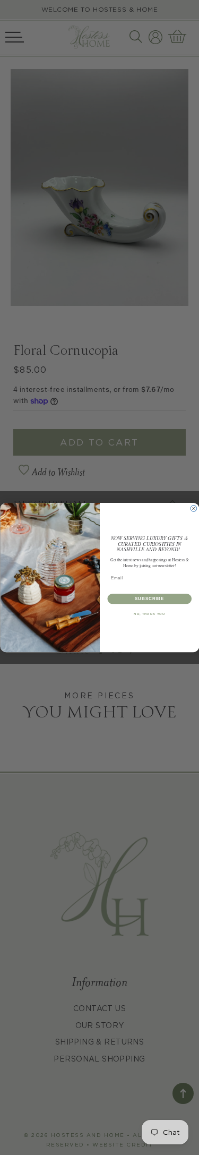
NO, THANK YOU (149, 614)
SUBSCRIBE (149, 598)
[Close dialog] (194, 509)
